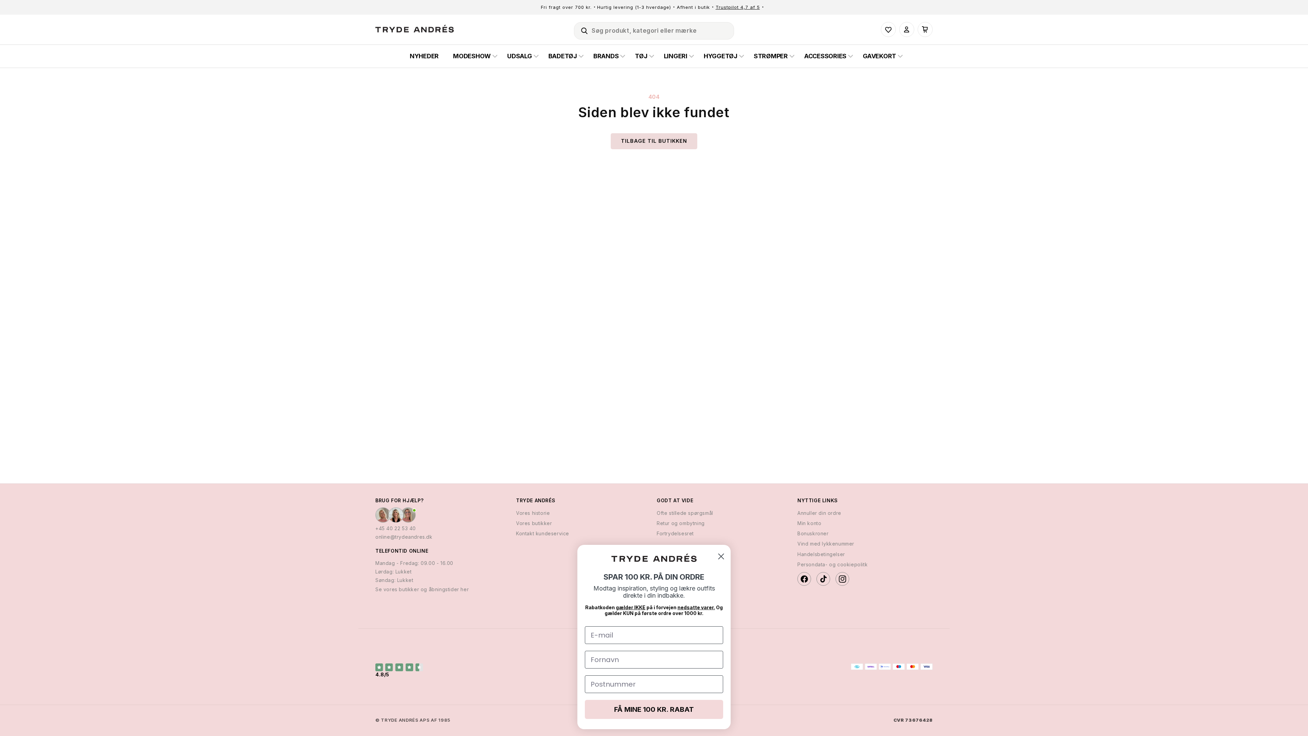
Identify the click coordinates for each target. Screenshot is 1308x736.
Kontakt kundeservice (542, 533)
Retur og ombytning (681, 523)
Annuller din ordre (819, 513)
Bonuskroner (813, 533)
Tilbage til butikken (654, 141)
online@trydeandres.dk (404, 537)
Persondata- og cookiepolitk (832, 564)
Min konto (809, 523)
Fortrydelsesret (675, 533)
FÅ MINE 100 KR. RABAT (654, 709)
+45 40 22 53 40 (395, 528)
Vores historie (533, 513)
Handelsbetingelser (821, 554)
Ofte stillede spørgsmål (685, 513)
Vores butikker (534, 523)
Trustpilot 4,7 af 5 (738, 7)
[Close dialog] (721, 556)
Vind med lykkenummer (825, 544)
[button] (581, 29)
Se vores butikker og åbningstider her (422, 589)
